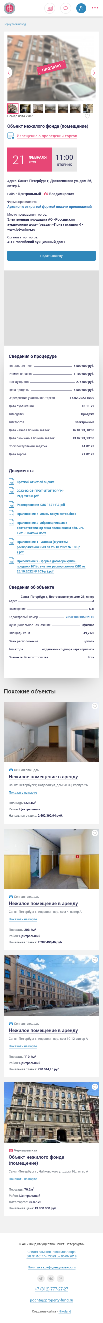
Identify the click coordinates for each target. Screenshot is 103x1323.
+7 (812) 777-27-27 (51, 1288)
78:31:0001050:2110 (80, 617)
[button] (9, 72)
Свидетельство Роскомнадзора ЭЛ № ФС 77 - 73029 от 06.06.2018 (51, 1253)
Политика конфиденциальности (52, 1267)
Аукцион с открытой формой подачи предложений (49, 206)
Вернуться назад (15, 24)
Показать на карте (23, 792)
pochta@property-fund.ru (51, 1299)
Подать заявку (51, 255)
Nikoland (64, 1311)
